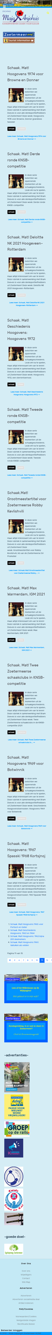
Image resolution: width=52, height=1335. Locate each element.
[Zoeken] (48, 13)
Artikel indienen (26, 1303)
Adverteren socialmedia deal (26, 1299)
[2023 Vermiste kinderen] (13, 1148)
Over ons (26, 1271)
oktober (20, 384)
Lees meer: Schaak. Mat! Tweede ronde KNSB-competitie (26, 476)
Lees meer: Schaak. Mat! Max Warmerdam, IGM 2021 (27, 648)
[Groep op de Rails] (17, 1129)
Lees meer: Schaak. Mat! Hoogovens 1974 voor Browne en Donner (26, 137)
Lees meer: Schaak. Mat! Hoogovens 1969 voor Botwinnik (26, 827)
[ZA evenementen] (26, 1028)
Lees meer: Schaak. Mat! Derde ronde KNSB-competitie (27, 220)
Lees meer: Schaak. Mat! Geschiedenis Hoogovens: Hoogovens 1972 (27, 393)
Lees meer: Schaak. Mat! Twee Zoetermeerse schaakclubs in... (27, 741)
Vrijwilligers (26, 1275)
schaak (11, 129)
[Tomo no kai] (13, 1199)
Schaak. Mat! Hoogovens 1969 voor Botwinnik (25, 763)
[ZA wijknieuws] (26, 989)
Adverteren (26, 1296)
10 (37, 960)
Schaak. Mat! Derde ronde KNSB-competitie (23, 160)
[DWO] (13, 1176)
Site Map (26, 1282)
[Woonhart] (17, 1077)
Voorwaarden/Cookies (26, 1316)
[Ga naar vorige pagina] (14, 960)
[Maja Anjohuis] (21, 17)
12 (47, 960)
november (21, 129)
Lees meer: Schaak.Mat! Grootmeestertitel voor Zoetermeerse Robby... (27, 571)
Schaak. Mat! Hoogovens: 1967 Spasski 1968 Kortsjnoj (26, 850)
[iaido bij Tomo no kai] (13, 1219)
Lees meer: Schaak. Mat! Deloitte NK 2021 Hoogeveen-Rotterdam (26, 304)
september (21, 732)
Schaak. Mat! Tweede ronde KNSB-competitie (25, 416)
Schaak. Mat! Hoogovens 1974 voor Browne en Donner (25, 74)
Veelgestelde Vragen (26, 1320)
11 (42, 960)
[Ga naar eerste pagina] (10, 960)
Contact (26, 1278)
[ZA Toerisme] (19, 37)
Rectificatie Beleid (26, 1324)
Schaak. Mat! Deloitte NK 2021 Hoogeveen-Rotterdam (25, 243)
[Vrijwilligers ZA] (17, 1107)
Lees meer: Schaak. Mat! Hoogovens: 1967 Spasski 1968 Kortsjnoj (26, 913)
